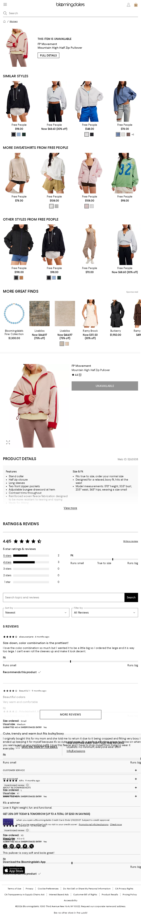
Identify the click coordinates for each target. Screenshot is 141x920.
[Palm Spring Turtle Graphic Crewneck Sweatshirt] (125, 173)
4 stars (7, 562)
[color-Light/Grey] (62, 344)
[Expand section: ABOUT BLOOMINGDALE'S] (70, 787)
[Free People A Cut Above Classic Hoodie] (89, 101)
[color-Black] (92, 134)
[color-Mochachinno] (128, 134)
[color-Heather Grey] (56, 206)
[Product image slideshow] (36, 406)
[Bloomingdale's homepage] (4, 21)
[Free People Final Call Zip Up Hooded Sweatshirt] (89, 173)
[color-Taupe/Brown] (67, 344)
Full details (48, 55)
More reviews (70, 714)
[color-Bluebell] (118, 134)
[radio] (13, 134)
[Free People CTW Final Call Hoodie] (19, 101)
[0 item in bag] (136, 5)
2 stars (7, 575)
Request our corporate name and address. (103, 906)
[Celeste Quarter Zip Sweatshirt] (125, 101)
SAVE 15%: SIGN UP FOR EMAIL (39, 747)
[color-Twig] (21, 278)
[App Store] (14, 870)
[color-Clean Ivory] (123, 134)
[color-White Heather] (86, 134)
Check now (116, 824)
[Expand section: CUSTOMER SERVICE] (70, 770)
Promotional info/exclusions (94, 824)
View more (70, 508)
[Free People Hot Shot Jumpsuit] (89, 244)
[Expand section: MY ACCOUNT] (70, 779)
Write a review (130, 541)
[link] (19, 130)
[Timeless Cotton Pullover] (54, 173)
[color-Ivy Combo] (24, 134)
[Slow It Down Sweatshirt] (19, 173)
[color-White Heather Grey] (92, 206)
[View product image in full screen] (8, 442)
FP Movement (47, 44)
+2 (133, 134)
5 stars (7, 555)
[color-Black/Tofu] (13, 134)
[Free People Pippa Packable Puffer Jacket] (19, 244)
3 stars (7, 568)
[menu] (5, 4)
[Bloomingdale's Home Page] (70, 5)
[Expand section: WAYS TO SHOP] (70, 796)
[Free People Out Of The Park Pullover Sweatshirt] (54, 101)
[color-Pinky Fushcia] (86, 206)
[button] (36, 406)
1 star (7, 582)
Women (14, 21)
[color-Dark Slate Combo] (19, 134)
